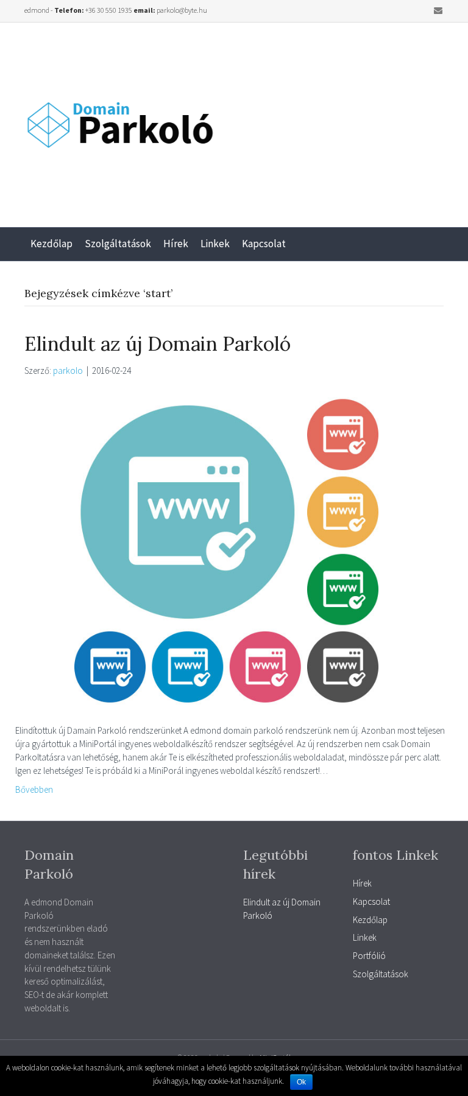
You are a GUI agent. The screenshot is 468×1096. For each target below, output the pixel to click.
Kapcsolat (264, 243)
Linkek (215, 243)
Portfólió (369, 955)
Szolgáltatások (118, 243)
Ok (301, 1082)
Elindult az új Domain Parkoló (157, 343)
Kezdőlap (51, 243)
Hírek (175, 243)
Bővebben (34, 789)
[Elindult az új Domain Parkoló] (226, 549)
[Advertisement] (351, 120)
